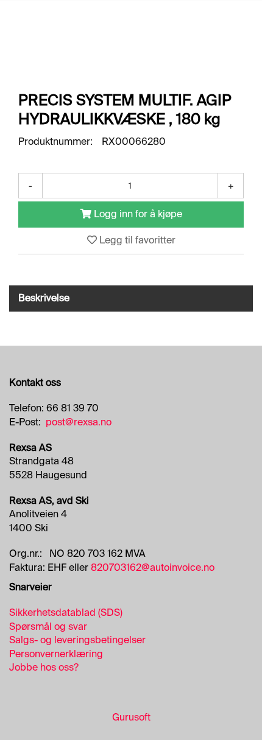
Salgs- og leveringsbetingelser (77, 640)
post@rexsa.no (79, 422)
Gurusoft (131, 717)
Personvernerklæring (56, 654)
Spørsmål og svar (48, 626)
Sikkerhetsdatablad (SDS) (65, 612)
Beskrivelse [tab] (43, 297)
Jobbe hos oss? (44, 667)
